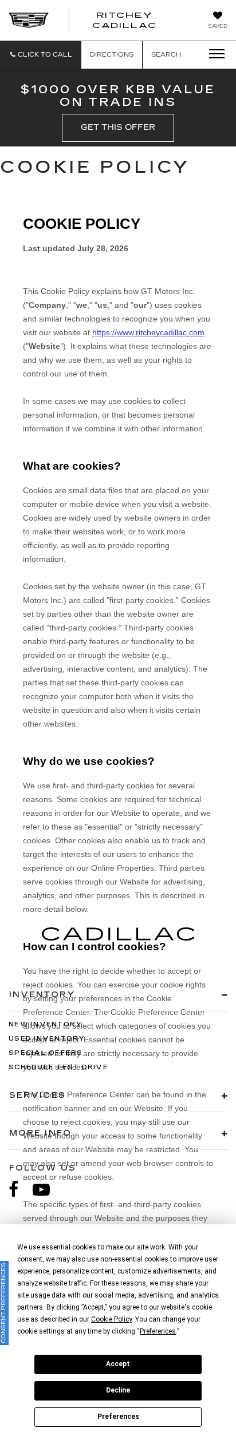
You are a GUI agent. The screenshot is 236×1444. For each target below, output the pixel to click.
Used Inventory (47, 1038)
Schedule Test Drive (58, 1067)
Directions (111, 54)
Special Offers (46, 1053)
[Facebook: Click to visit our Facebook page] (19, 1190)
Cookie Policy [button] (111, 1319)
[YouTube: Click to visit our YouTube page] (47, 1190)
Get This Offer (118, 127)
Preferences (118, 1417)
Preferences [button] (158, 1331)
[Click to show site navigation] (213, 54)
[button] (40, 55)
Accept (118, 1364)
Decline (118, 1390)
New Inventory (45, 1024)
